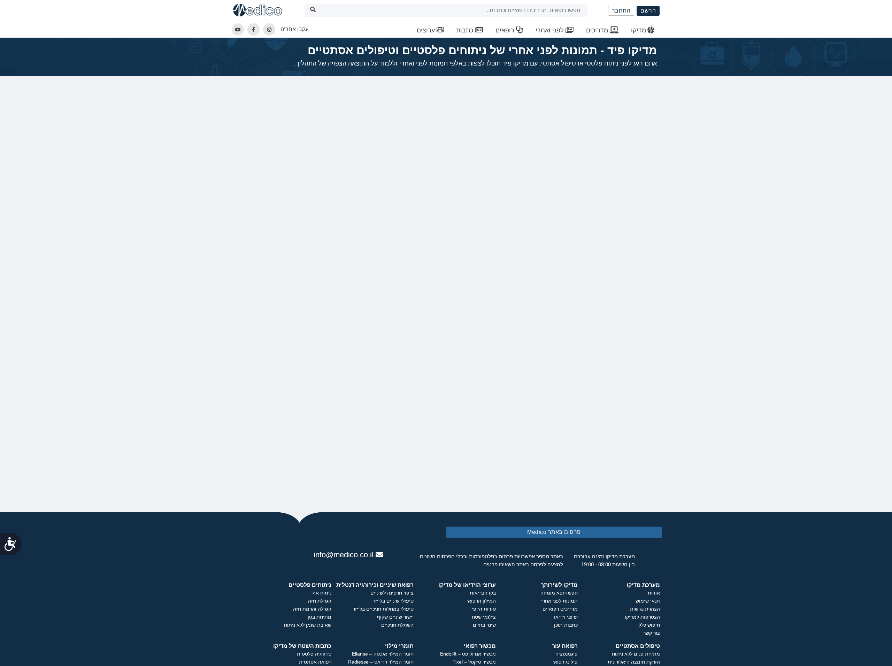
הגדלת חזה (319, 601)
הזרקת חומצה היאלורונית (634, 662)
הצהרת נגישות (645, 609)
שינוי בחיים (484, 625)
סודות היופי (484, 609)
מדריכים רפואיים (560, 609)
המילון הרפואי (481, 601)
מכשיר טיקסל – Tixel (474, 662)
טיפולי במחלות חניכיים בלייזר (383, 609)
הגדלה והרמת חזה (312, 609)
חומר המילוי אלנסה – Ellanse (383, 654)
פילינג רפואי (565, 662)
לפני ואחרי (551, 30)
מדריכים (598, 30)
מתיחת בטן (319, 617)
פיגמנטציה (566, 654)
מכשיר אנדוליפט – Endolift (468, 654)
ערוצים (427, 30)
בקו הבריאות (483, 593)
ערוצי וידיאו (566, 617)
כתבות (465, 30)
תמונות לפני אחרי (559, 601)
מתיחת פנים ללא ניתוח (636, 654)
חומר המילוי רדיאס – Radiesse (381, 662)
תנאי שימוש (648, 601)
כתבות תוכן (566, 625)
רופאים (505, 30)
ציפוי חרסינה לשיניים (392, 593)
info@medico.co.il (344, 554)
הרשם (648, 11)
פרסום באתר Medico (554, 532)
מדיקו (638, 30)
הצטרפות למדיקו (642, 617)
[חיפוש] (313, 10)
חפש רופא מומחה (559, 593)
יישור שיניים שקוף (395, 617)
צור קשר (651, 633)
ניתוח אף (322, 593)
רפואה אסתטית (315, 662)
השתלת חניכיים (397, 625)
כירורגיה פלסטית (314, 654)
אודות (654, 593)
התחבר (621, 11)
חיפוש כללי (648, 625)
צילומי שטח (484, 617)
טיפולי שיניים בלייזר (393, 601)
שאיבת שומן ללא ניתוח (307, 625)
